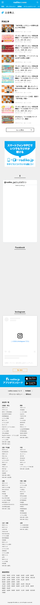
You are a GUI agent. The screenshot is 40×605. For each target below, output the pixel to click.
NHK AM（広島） (24, 517)
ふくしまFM (5, 439)
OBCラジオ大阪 (6, 487)
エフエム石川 (5, 460)
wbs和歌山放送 (6, 506)
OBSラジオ (5, 546)
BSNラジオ (5, 449)
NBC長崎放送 (5, 538)
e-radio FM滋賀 (6, 500)
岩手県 (13, 575)
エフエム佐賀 (5, 535)
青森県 (8, 575)
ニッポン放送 (23, 412)
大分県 (22, 590)
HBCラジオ (5, 407)
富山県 (22, 579)
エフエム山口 (23, 498)
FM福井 (4, 464)
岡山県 (3, 586)
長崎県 (13, 590)
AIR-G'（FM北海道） (7, 412)
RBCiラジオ (5, 559)
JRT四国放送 (23, 500)
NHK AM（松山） (24, 519)
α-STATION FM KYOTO (8, 504)
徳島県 (32, 586)
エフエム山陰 (23, 485)
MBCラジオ (5, 555)
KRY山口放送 (23, 496)
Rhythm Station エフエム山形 (10, 435)
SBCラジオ (5, 471)
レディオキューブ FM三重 (26, 466)
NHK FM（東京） (24, 529)
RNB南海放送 (23, 508)
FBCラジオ (4, 462)
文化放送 (22, 409)
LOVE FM (4, 529)
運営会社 (28, 394)
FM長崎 (4, 540)
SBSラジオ (23, 462)
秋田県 (22, 575)
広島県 (8, 586)
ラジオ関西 (5, 496)
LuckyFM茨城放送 (24, 429)
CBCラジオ (23, 449)
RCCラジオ (23, 491)
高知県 (8, 588)
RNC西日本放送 (24, 504)
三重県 (18, 582)
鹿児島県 (32, 590)
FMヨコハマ (23, 427)
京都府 (13, 584)
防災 (3, 6)
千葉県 (22, 577)
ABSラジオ (5, 429)
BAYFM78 (22, 422)
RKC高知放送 (23, 513)
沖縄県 (3, 592)
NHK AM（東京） (24, 437)
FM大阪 (4, 493)
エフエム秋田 (5, 431)
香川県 (27, 586)
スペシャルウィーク (30, 6)
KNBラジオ (5, 454)
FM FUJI (4, 469)
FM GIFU (22, 460)
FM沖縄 (4, 563)
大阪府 (3, 584)
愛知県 (3, 582)
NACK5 (22, 424)
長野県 (13, 579)
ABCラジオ (5, 483)
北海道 (3, 575)
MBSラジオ (5, 485)
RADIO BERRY (23, 433)
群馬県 (13, 577)
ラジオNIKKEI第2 (24, 527)
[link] (15, 182)
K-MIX (21, 464)
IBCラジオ (4, 420)
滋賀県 (18, 584)
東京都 (27, 577)
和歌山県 (28, 584)
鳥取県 (13, 586)
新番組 (20, 6)
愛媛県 (3, 588)
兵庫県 (8, 584)
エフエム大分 (5, 548)
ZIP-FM (22, 456)
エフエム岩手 (5, 422)
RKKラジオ (5, 542)
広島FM (22, 493)
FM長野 (4, 473)
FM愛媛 (22, 511)
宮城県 (18, 575)
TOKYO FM (23, 416)
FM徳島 (22, 502)
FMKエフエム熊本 (6, 544)
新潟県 (3, 579)
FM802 (4, 491)
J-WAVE (22, 418)
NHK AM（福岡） (6, 565)
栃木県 (8, 577)
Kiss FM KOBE (6, 498)
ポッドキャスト (11, 6)
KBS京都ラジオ (6, 502)
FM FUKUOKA (5, 533)
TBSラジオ (23, 407)
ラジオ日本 (23, 420)
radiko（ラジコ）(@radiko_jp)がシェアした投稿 (20, 363)
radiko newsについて (15, 391)
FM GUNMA (23, 435)
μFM (3, 557)
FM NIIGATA (5, 451)
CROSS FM (5, 531)
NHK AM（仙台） (6, 444)
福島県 (32, 575)
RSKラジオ (23, 487)
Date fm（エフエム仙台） (9, 427)
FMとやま (4, 456)
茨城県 (3, 577)
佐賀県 (8, 590)
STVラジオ (5, 409)
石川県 (18, 579)
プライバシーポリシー (15, 394)
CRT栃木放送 (23, 431)
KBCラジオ (5, 527)
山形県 (27, 575)
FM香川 (22, 506)
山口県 (22, 586)
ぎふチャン (23, 454)
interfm (22, 414)
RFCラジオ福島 (6, 437)
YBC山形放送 (5, 433)
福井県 (27, 579)
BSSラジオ (23, 483)
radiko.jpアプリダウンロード (20, 381)
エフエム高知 (23, 515)
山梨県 (8, 579)
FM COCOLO (5, 489)
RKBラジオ (5, 525)
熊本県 (18, 590)
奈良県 (22, 584)
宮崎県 (27, 590)
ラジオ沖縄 (5, 561)
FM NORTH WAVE (6, 414)
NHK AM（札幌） (6, 442)
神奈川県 (32, 577)
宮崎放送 (4, 550)
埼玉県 (18, 577)
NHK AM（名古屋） (7, 477)
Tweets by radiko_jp (20, 185)
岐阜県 (8, 582)
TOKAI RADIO (23, 451)
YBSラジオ (5, 466)
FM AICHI (22, 458)
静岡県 (13, 582)
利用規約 (28, 391)
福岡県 (3, 590)
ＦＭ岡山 (22, 489)
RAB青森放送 (5, 416)
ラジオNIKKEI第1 (24, 525)
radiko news (20, 2)
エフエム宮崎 (5, 553)
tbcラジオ (4, 424)
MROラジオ (5, 458)
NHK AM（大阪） (6, 508)
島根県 (18, 586)
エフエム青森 (5, 418)
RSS (21, 370)
